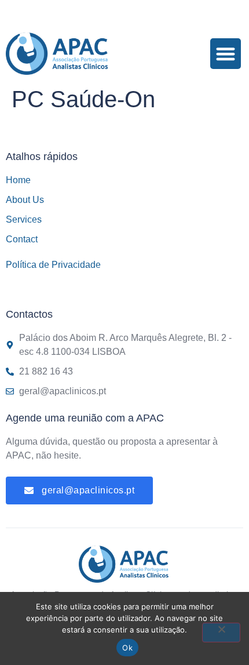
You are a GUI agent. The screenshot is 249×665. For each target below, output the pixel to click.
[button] (225, 53)
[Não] (221, 632)
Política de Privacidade (53, 265)
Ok (127, 647)
